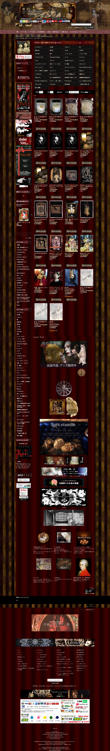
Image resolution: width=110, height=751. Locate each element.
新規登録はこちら (78, 27)
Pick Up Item (40, 659)
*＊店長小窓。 (60, 654)
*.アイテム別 (39, 650)
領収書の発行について (81, 668)
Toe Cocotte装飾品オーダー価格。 (64, 659)
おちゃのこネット (90, 609)
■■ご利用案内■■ (80, 652)
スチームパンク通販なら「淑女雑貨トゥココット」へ (65, 668)
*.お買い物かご (21, 661)
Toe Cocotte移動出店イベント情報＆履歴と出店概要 (26, 669)
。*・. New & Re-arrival (42, 654)
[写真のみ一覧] (87, 92)
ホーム (19, 650)
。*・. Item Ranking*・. (42, 656)
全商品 (18, 245)
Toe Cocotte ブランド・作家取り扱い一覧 (45, 667)
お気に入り (20, 659)
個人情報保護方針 (80, 654)
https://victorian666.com (60, 742)
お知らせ (59, 650)
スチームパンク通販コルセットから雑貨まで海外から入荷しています (65, 674)
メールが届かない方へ (81, 663)
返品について (79, 670)
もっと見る (28, 238)
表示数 (37, 92)
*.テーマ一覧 (39, 652)
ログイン (71, 27)
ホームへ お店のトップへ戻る (89, 590)
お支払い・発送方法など (22, 663)
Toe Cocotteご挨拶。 (61, 652)
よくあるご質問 (80, 659)
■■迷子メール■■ (80, 661)
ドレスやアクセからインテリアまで (64, 671)
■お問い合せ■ (79, 656)
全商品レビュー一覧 (41, 663)
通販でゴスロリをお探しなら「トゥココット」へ (65, 664)
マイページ (20, 654)
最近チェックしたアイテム (42, 669)
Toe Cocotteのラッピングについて (64, 661)
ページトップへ (91, 606)
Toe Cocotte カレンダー (42, 661)
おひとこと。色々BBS (61, 656)
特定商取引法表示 (80, 650)
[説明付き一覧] (90, 92)
